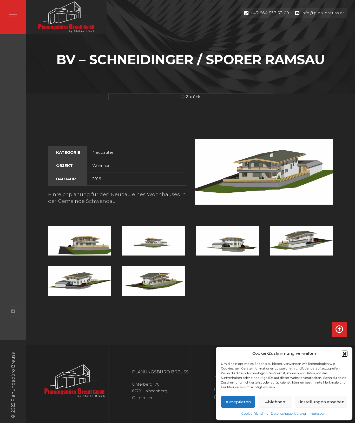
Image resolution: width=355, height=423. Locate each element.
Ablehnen (275, 401)
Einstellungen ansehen (321, 401)
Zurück (193, 96)
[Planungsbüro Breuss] (66, 16)
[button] (344, 353)
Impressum (317, 413)
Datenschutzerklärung (288, 413)
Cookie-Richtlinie (254, 413)
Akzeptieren (238, 401)
